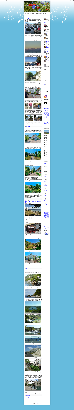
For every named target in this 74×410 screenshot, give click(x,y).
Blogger (40, 403)
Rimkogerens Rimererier (46, 199)
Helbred (48, 113)
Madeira (44, 117)
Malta (48, 117)
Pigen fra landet (45, 190)
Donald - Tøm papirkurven (46, 180)
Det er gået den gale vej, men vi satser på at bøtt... (47, 76)
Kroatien (28, 395)
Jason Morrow (37, 403)
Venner (46, 123)
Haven (46, 113)
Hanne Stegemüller (45, 186)
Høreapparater (48, 114)
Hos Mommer (45, 176)
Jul (47, 115)
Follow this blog (46, 234)
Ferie (26, 126)
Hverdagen (30, 268)
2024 (44, 70)
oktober (45, 73)
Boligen (45, 108)
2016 (44, 85)
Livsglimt (45, 200)
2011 (44, 88)
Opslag (45, 165)
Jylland (48, 115)
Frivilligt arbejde (45, 112)
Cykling (48, 109)
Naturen (48, 118)
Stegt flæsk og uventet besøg (47, 60)
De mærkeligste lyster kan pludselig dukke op (47, 42)
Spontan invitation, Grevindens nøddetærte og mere (47, 47)
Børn (28, 268)
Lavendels (45, 181)
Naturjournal (45, 195)
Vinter (48, 123)
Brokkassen (27, 268)
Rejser (28, 126)
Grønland (44, 113)
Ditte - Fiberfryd (45, 204)
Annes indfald (45, 185)
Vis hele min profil (45, 22)
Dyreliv (47, 110)
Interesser (44, 115)
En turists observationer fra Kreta (29, 18)
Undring (29, 126)
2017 (44, 84)
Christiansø (46, 109)
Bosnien (27, 395)
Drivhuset (45, 110)
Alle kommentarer (45, 166)
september (45, 74)
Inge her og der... (45, 205)
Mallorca (46, 117)
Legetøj (48, 116)
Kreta (27, 126)
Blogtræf (44, 108)
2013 (44, 87)
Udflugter (48, 122)
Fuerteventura (47, 112)
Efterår (48, 110)
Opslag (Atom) (28, 397)
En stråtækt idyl (27, 128)
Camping (44, 109)
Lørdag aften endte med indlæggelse (47, 51)
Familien (46, 111)
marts (45, 82)
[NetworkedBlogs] (46, 233)
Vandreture (45, 123)
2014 (44, 86)
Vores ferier (45, 228)
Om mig (44, 226)
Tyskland (44, 122)
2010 (44, 89)
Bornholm (47, 108)
